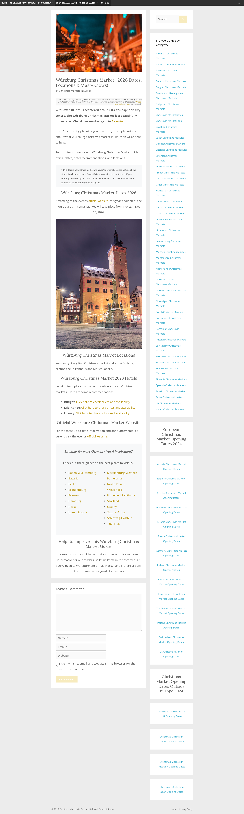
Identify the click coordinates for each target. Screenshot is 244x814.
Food (106, 2)
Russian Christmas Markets (171, 339)
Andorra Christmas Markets (171, 64)
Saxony (112, 507)
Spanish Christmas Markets (171, 385)
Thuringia (113, 524)
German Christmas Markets (171, 178)
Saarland (113, 501)
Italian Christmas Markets (170, 207)
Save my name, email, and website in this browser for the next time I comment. (97, 666)
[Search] (183, 19)
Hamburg (74, 501)
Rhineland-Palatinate (121, 495)
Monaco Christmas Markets (171, 252)
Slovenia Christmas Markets (171, 379)
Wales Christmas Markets (170, 409)
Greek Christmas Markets (170, 184)
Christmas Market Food (169, 120)
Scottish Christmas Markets (171, 356)
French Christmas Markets (170, 172)
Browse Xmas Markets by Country (32, 2)
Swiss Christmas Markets (170, 397)
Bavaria (117, 121)
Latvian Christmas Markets (171, 213)
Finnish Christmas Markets (171, 166)
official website (98, 201)
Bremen (73, 495)
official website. (97, 436)
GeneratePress (106, 809)
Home (4, 2)
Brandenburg (77, 490)
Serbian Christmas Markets (171, 362)
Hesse (72, 507)
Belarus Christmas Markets (171, 81)
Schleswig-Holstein (119, 518)
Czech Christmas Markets (170, 137)
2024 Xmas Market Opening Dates (77, 2)
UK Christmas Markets (168, 403)
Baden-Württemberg (82, 473)
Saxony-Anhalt (117, 512)
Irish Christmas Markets (169, 201)
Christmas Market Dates (169, 115)
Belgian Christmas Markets (171, 87)
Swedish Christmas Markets (171, 391)
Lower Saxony (77, 512)
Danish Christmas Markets (170, 143)
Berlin (72, 484)
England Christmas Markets (171, 149)
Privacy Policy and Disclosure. (128, 103)
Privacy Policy (186, 809)
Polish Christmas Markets (170, 312)
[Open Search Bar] (239, 2)
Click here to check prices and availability (103, 402)
